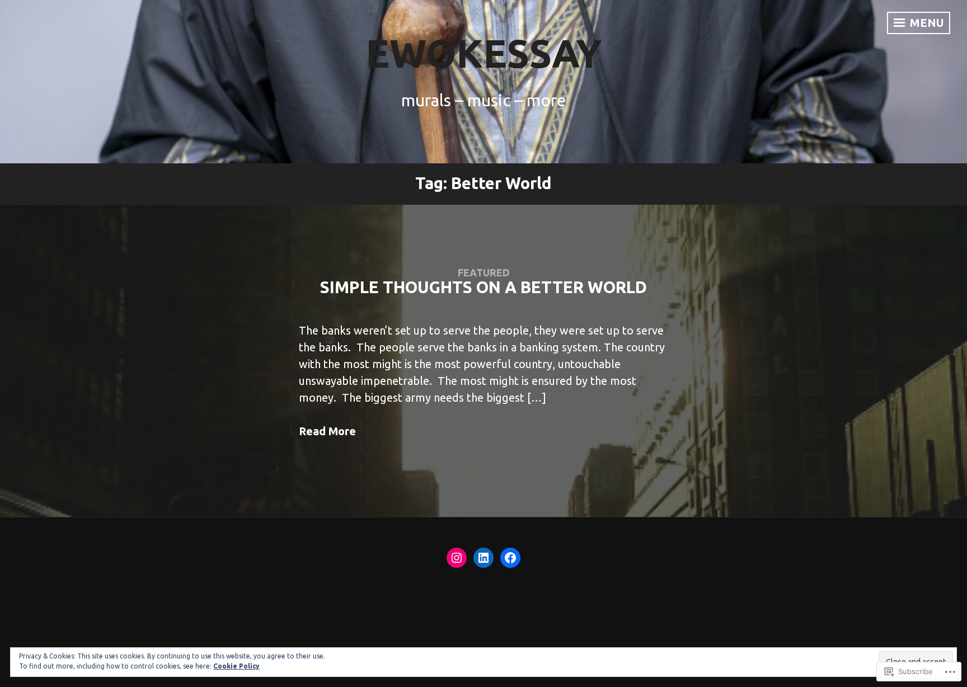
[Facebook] (510, 558)
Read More (327, 431)
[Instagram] (457, 558)
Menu (925, 22)
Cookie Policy (236, 666)
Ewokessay (483, 53)
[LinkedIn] (483, 558)
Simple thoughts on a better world (483, 287)
